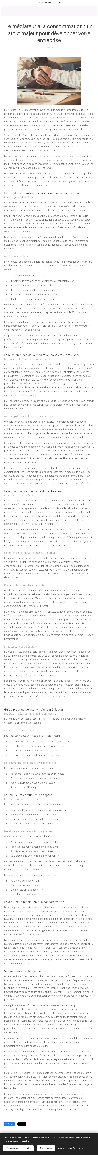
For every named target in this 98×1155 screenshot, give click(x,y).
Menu (91, 10)
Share (10, 1124)
